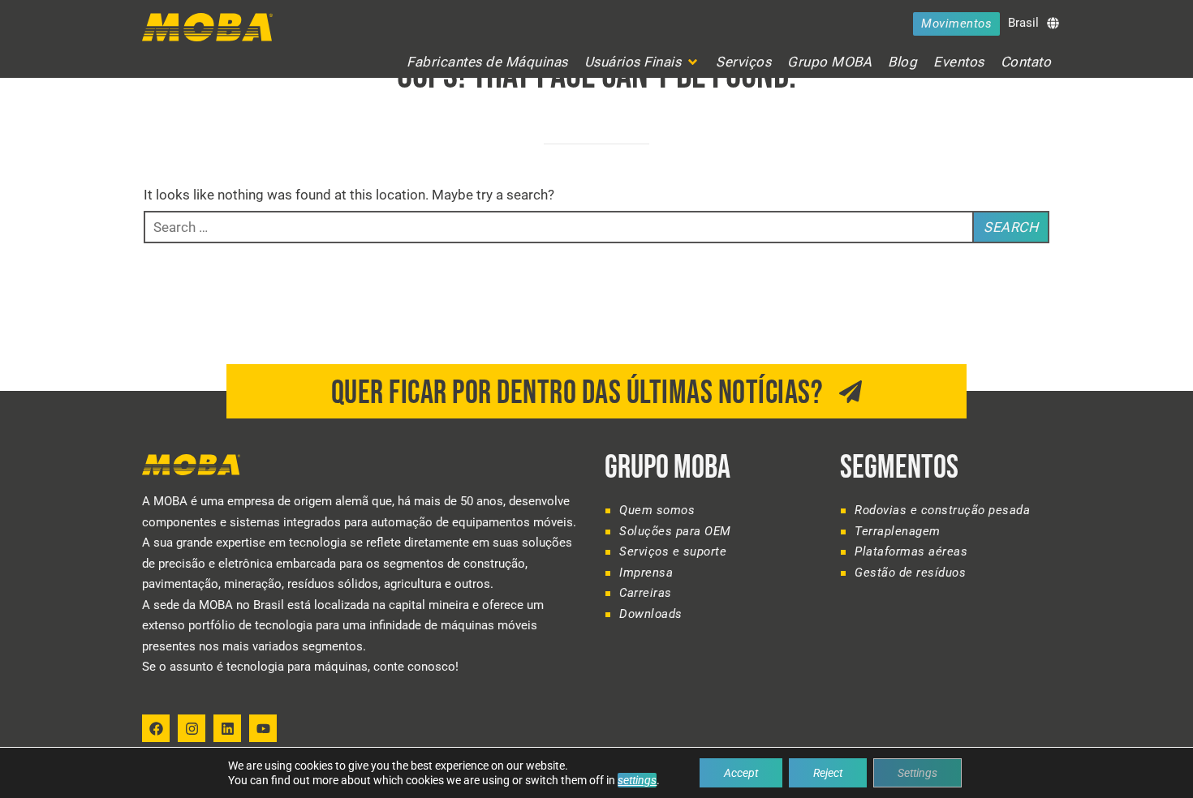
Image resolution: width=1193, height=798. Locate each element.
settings (637, 780)
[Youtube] (263, 728)
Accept (741, 772)
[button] (642, 62)
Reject (827, 772)
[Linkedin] (227, 728)
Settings (917, 772)
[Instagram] (191, 728)
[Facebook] (156, 728)
